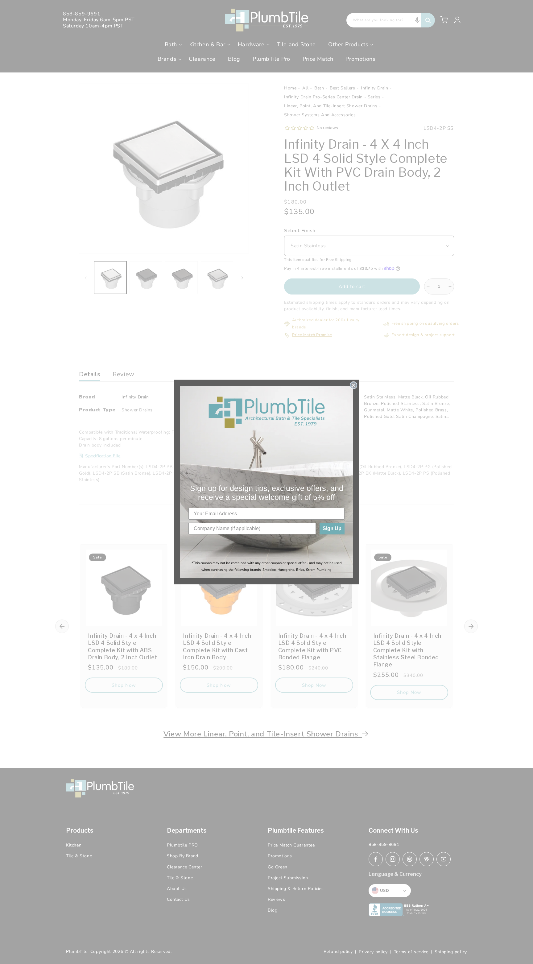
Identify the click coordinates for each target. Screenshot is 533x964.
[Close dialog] (353, 385)
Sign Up (332, 528)
